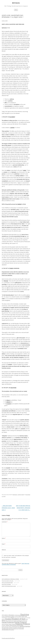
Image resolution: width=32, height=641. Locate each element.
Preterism (19, 624)
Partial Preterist (20, 622)
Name (4, 538)
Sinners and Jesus (5, 626)
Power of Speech (12, 624)
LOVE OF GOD (21, 494)
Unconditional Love (15, 628)
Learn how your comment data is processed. (15, 564)
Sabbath (21, 625)
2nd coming (5, 615)
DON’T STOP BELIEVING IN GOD (9, 586)
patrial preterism (5, 624)
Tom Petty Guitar (20, 627)
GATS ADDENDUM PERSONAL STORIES (10, 579)
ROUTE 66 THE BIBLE (6, 584)
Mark (3, 621)
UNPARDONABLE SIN (6, 629)
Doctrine (24, 614)
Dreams (3, 616)
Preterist (26, 624)
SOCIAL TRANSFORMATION (14, 626)
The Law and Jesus (5, 627)
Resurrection (13, 625)
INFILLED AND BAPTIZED (7, 582)
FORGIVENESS (4, 617)
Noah (26, 620)
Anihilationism (17, 615)
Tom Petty (15, 627)
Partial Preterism (8, 622)
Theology (11, 627)
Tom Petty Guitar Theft (6, 628)
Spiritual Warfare (25, 626)
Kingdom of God (18, 619)
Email (3, 544)
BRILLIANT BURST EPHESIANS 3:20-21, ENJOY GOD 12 (8, 508)
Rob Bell (18, 625)
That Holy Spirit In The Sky (7, 580)
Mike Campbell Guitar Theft (19, 620)
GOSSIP (8, 617)
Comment (5, 522)
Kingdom (8, 619)
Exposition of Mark (9, 616)
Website (4, 549)
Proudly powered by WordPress (8, 638)
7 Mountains (11, 615)
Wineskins (12, 629)
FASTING (16, 616)
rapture (8, 625)
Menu (16, 9)
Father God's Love (22, 616)
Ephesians (15, 494)
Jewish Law (24, 617)
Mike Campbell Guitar (10, 620)
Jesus (12, 617)
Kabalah (3, 619)
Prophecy (4, 625)
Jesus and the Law (17, 617)
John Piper (28, 617)
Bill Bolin (16, 3)
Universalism (21, 628)
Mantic (26, 619)
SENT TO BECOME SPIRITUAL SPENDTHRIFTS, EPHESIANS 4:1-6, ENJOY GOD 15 (23, 508)
